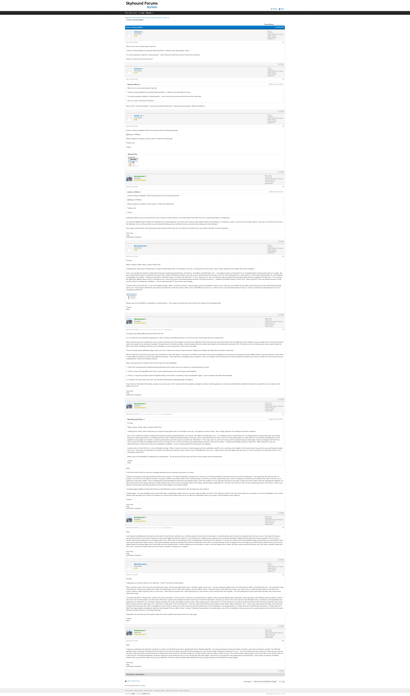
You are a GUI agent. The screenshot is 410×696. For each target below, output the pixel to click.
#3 (283, 126)
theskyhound (168, 329)
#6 (283, 329)
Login (142, 13)
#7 (283, 414)
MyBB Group (146, 693)
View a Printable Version (133, 681)
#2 (283, 79)
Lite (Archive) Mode (159, 690)
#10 (283, 640)
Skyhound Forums (130, 17)
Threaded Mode (279, 27)
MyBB (133, 693)
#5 (283, 256)
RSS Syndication (184, 690)
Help (282, 9)
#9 (283, 574)
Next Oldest (131, 674)
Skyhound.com (138, 690)
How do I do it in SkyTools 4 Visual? (157, 17)
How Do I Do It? (141, 17)
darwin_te (138, 116)
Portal (275, 9)
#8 (283, 527)
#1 (283, 42)
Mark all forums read (172, 690)
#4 (283, 186)
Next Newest (140, 674)
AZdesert (137, 32)
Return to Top (148, 690)
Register (148, 13)
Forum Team (129, 690)
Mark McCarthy (140, 246)
